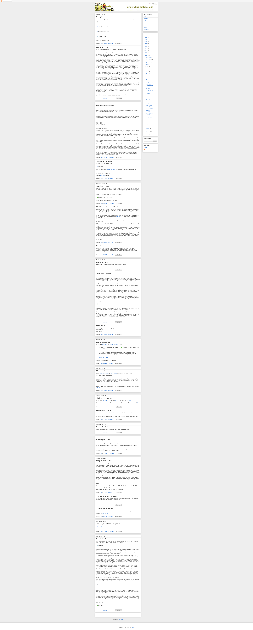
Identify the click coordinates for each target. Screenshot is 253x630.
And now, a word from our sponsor (108, 524)
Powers (101, 403)
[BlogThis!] (117, 43)
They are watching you (104, 161)
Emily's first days (102, 539)
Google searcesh (102, 262)
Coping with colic (102, 47)
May (147, 69)
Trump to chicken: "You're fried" (107, 496)
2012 (146, 41)
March (147, 128)
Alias (118, 403)
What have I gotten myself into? (107, 207)
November (148, 59)
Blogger (133, 627)
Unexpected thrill (102, 427)
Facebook (146, 18)
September (148, 62)
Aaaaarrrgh (105, 266)
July (147, 66)
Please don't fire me (103, 371)
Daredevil (114, 403)
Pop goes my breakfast (104, 410)
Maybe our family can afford (104, 511)
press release (104, 344)
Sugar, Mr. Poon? (105, 513)
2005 (146, 53)
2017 (146, 37)
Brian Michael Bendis (107, 400)
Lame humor (100, 326)
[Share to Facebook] (119, 43)
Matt (146, 147)
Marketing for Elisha (103, 439)
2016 (146, 39)
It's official (99, 246)
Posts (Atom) (120, 619)
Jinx (138, 402)
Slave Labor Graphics (114, 344)
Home (118, 615)
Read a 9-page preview (103, 357)
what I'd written (119, 216)
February (148, 129)
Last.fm (145, 27)
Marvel (130, 400)
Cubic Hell (98, 387)
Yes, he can (98, 502)
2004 (146, 55)
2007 (146, 50)
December (148, 57)
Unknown (147, 149)
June (147, 68)
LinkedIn (145, 16)
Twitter (145, 20)
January (148, 131)
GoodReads (146, 29)
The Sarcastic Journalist (104, 373)
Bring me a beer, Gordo (104, 461)
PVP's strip (117, 400)
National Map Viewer (111, 169)
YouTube (145, 25)
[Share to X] (118, 43)
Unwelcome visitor (102, 186)
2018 (146, 35)
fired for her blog (114, 373)
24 (120, 441)
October (148, 60)
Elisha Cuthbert (104, 441)
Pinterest (145, 22)
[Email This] (116, 43)
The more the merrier (103, 273)
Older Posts (137, 615)
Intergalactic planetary (103, 342)
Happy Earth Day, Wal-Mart (105, 105)
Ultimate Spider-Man (107, 403)
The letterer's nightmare (104, 398)
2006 (146, 52)
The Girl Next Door (113, 441)
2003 (146, 134)
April (147, 71)
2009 (146, 46)
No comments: (111, 43)
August (147, 64)
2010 (146, 44)
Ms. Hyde (99, 17)
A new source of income (104, 509)
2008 (146, 48)
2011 (146, 43)
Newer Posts (99, 615)
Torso (98, 403)
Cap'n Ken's (102, 175)
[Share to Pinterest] (121, 43)
